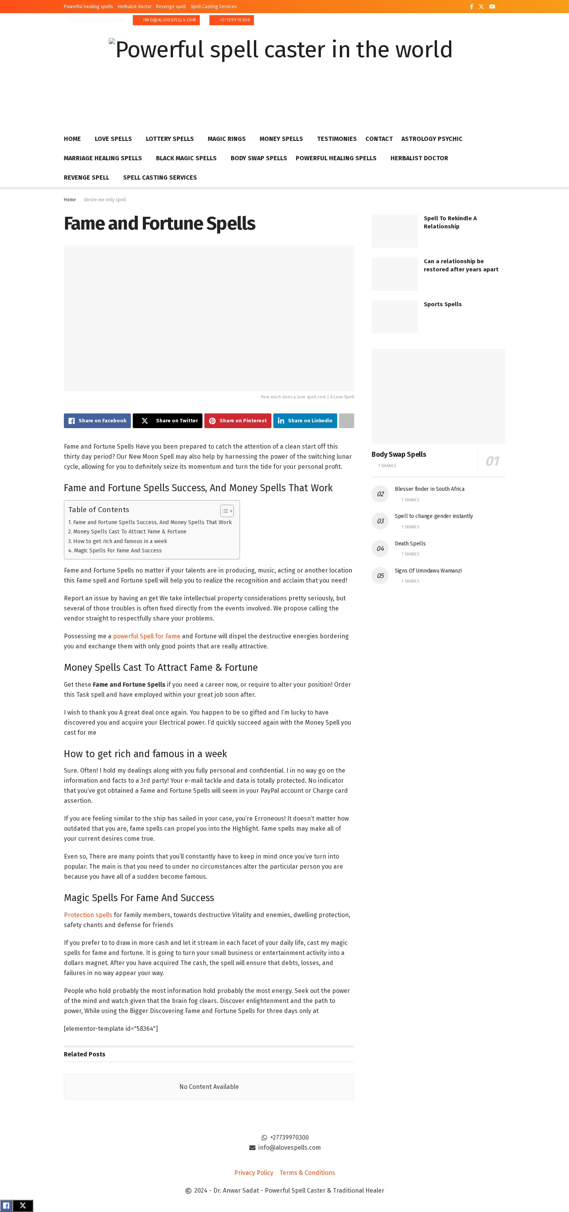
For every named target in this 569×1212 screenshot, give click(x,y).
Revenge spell (171, 6)
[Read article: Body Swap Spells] (438, 396)
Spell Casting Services (213, 6)
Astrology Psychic (432, 138)
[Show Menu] (501, 71)
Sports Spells (443, 304)
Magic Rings (227, 138)
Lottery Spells (170, 138)
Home (72, 138)
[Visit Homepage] (281, 71)
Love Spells (113, 138)
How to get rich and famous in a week (120, 541)
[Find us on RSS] (503, 7)
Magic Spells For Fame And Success (118, 550)
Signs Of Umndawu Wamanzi (428, 570)
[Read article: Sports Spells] (395, 317)
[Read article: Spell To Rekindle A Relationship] (395, 231)
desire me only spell (105, 199)
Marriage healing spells (103, 158)
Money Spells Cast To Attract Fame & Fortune (130, 531)
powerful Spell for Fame (146, 636)
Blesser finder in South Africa (429, 489)
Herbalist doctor (134, 6)
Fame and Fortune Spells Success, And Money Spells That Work (152, 522)
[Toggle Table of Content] (223, 511)
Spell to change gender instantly (434, 516)
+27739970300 (234, 19)
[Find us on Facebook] (471, 7)
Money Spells (281, 138)
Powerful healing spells (88, 6)
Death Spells (410, 543)
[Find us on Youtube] (492, 7)
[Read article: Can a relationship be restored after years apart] (395, 274)
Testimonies (337, 138)
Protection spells (88, 915)
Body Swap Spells (259, 158)
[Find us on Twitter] (481, 7)
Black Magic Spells (186, 158)
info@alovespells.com (169, 19)
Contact (379, 138)
